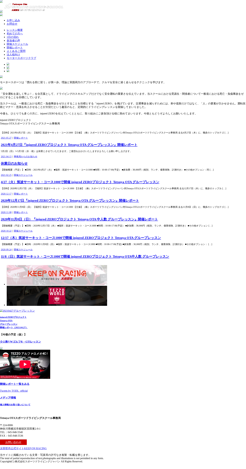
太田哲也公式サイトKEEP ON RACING (23, 448)
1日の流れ (13, 37)
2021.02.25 (6, 175)
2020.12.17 (6, 194)
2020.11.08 (6, 212)
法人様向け (13, 54)
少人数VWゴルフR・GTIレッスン (20, 341)
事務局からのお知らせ (25, 156)
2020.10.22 (6, 231)
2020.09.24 (6, 249)
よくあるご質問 (16, 51)
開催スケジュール (17, 44)
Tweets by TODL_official (14, 390)
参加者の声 (13, 40)
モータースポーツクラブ (21, 58)
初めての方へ (15, 33)
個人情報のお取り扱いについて (15, 404)
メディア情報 (8, 397)
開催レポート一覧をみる (14, 383)
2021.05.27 (6, 138)
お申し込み (13, 20)
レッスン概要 (15, 30)
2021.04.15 (6, 156)
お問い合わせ (13, 442)
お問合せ (12, 23)
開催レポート (15, 47)
